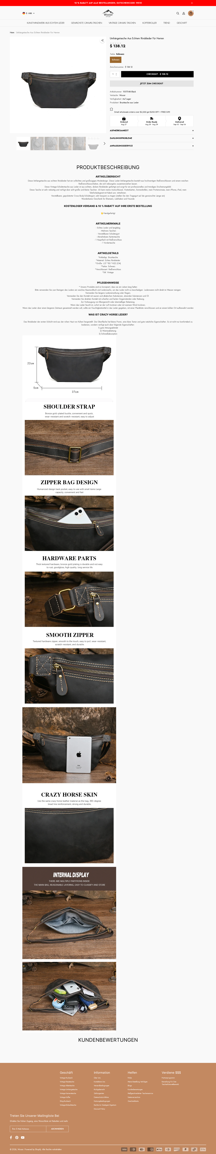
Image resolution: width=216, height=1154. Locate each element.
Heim (12, 33)
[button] (33, 13)
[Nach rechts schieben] (104, 144)
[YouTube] (23, 1137)
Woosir (122, 96)
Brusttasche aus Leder (129, 103)
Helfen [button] (132, 1072)
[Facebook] (11, 1137)
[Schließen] (192, 3)
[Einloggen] (183, 13)
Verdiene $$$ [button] (171, 1072)
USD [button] (29, 13)
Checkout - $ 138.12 (157, 75)
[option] (58, 85)
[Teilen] (102, 41)
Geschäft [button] (66, 1072)
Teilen (102, 41)
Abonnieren (57, 1128)
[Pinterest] (17, 1137)
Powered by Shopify (32, 1149)
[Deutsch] (23, 13)
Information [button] (102, 1072)
